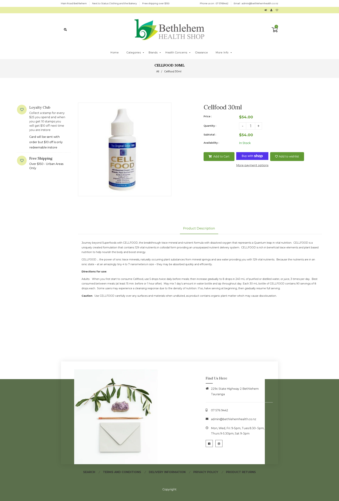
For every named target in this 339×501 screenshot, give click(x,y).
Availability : (211, 142)
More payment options (252, 165)
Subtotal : (210, 134)
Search (89, 472)
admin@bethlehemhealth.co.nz (260, 3)
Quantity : (210, 125)
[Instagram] (218, 443)
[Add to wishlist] (277, 10)
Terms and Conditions (122, 472)
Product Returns (241, 472)
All (157, 71)
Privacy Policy (205, 472)
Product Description (199, 228)
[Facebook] (209, 443)
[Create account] (272, 10)
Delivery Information (167, 472)
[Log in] (266, 10)
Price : (208, 116)
